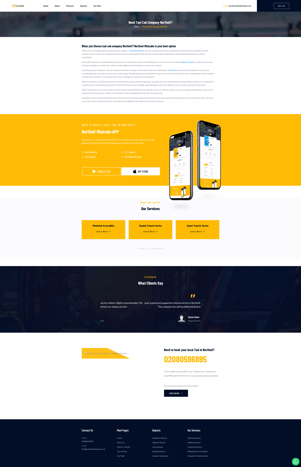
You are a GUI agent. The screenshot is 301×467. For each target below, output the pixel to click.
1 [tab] (138, 248)
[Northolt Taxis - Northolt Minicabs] (18, 6)
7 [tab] (152, 248)
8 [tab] (155, 248)
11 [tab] (162, 248)
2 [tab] (141, 248)
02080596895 (185, 359)
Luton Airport (157, 447)
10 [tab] (159, 248)
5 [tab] (148, 249)
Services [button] (70, 5)
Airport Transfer (187, 62)
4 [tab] (145, 248)
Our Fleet (97, 5)
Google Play (104, 171)
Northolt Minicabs (136, 50)
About (57, 5)
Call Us (281, 6)
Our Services (173, 70)
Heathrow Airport (159, 438)
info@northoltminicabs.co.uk (237, 5)
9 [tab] (157, 248)
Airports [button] (83, 5)
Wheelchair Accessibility (198, 451)
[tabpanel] (103, 233)
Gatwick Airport (159, 442)
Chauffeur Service (195, 447)
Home (46, 5)
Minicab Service (194, 438)
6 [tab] (150, 248)
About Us (121, 442)
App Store (143, 171)
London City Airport (160, 456)
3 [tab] (143, 248)
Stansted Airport (159, 451)
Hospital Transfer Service (198, 456)
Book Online (174, 393)
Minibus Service (194, 442)
